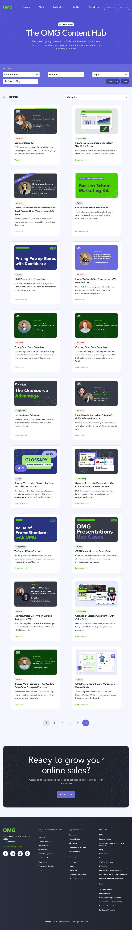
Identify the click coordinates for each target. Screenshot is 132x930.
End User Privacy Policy (108, 906)
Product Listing (74, 839)
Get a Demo (94, 7)
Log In (121, 7)
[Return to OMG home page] (7, 8)
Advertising (73, 843)
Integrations (42, 862)
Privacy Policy (104, 893)
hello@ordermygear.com (13, 846)
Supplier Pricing (74, 851)
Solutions (26, 7)
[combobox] (21, 74)
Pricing (41, 7)
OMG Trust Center (76, 879)
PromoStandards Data (77, 847)
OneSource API (44, 858)
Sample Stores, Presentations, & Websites (111, 844)
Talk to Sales (66, 794)
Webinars (102, 858)
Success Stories (105, 839)
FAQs (101, 835)
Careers (72, 866)
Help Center (104, 866)
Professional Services (46, 866)
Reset (125, 81)
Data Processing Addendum (110, 897)
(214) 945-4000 (9, 841)
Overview (41, 837)
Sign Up (109, 7)
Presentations (43, 849)
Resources (103, 854)
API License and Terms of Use (110, 902)
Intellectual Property (107, 910)
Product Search (44, 841)
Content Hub (58, 7)
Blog (101, 849)
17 (78, 722)
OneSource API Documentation (111, 878)
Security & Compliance (77, 875)
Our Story (76, 7)
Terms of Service (105, 889)
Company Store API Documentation (113, 874)
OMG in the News (106, 862)
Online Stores (43, 845)
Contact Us (73, 870)
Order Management (45, 854)
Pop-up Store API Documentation (112, 870)
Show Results (113, 81)
